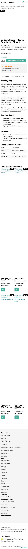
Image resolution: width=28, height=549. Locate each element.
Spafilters (3, 469)
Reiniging (3, 438)
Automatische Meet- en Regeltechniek (11, 447)
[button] (3, 289)
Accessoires (4, 456)
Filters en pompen (5, 441)
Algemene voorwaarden (6, 546)
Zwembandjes (4, 510)
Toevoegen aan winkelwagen (16, 60)
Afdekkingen (4, 453)
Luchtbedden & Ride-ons (7, 501)
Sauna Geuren (12, 6)
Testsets (3, 475)
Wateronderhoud (5, 435)
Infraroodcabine (5, 486)
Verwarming (4, 444)
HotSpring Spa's (5, 460)
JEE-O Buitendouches (6, 497)
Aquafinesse (4, 472)
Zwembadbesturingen (7, 450)
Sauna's (3, 483)
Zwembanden (4, 504)
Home (2, 6)
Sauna (6, 6)
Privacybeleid (17, 546)
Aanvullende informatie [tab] (17, 76)
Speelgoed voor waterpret (8, 507)
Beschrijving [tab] (5, 76)
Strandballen (4, 513)
